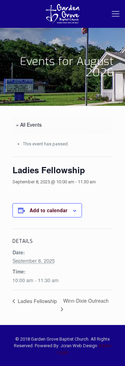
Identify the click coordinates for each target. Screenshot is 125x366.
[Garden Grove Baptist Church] (62, 13)
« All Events (29, 124)
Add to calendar (48, 210)
